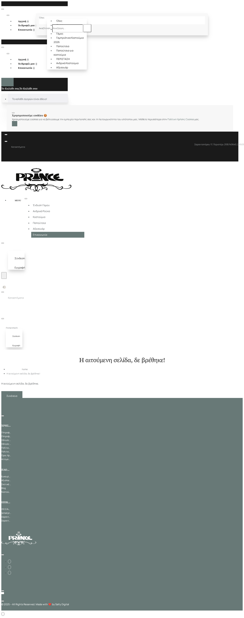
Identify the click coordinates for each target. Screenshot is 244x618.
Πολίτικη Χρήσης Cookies (180, 119)
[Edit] (2, 9)
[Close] (2, 3)
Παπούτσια (62, 46)
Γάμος (59, 33)
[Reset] (7, 82)
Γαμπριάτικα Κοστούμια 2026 (69, 40)
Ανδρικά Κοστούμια (67, 63)
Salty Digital (62, 604)
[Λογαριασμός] (11, 249)
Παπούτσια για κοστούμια (63, 53)
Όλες (59, 21)
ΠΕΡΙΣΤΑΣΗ (63, 59)
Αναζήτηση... (45, 28)
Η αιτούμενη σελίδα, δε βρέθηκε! (23, 373)
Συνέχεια (11, 396)
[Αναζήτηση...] (4, 275)
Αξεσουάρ (62, 67)
